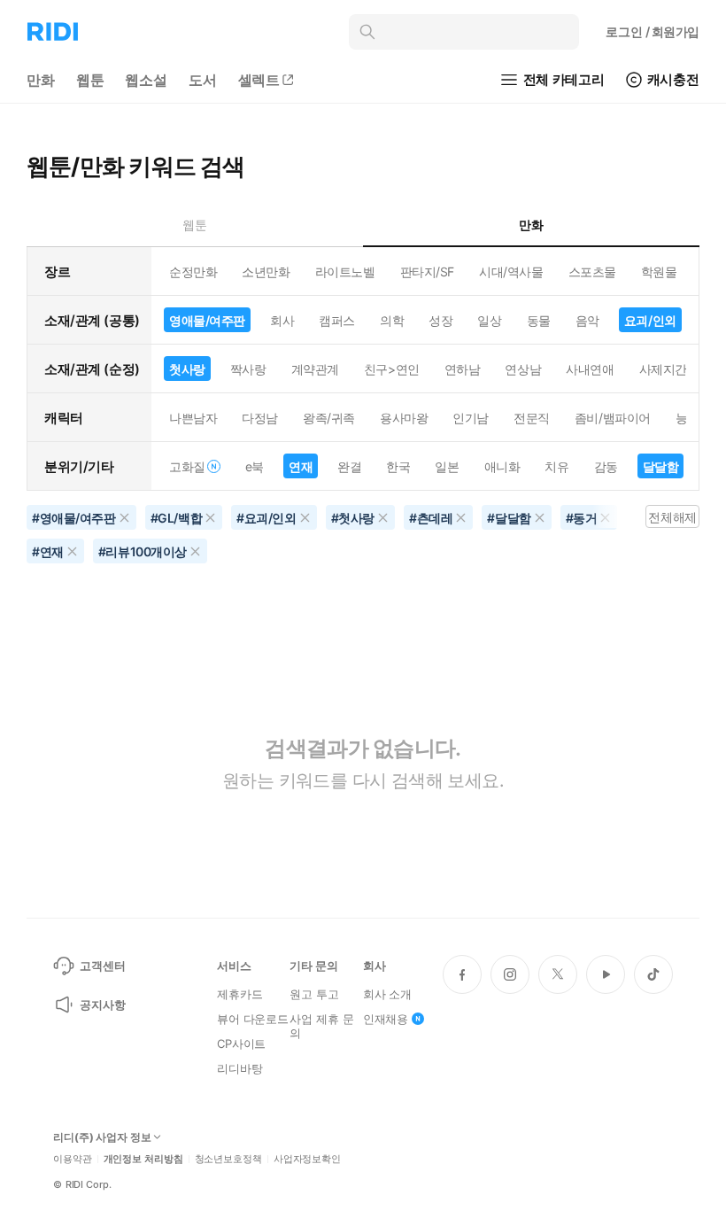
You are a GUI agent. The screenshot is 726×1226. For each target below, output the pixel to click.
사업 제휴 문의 (321, 1026)
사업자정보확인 (307, 1159)
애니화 (502, 466)
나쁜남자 (193, 417)
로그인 (652, 31)
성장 (440, 320)
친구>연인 (392, 368)
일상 (489, 320)
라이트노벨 (345, 271)
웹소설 (146, 80)
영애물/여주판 (207, 320)
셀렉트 (259, 80)
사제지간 (663, 368)
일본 (447, 466)
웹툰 (90, 80)
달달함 (661, 466)
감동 (606, 466)
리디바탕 (239, 1068)
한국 (398, 466)
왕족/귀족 (329, 417)
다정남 (260, 417)
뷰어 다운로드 (253, 1019)
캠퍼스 (337, 320)
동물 (539, 320)
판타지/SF (427, 271)
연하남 (462, 368)
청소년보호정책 (228, 1159)
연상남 (523, 368)
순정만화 (193, 271)
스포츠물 (592, 271)
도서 (203, 80)
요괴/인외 (650, 320)
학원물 (659, 271)
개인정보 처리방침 (143, 1159)
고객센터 (102, 965)
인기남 (470, 417)
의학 (392, 320)
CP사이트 (241, 1043)
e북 (254, 466)
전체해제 (672, 516)
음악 (587, 320)
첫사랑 (187, 368)
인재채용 (385, 1019)
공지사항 (102, 1004)
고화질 (187, 466)
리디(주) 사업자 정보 (102, 1137)
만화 (41, 80)
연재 (301, 466)
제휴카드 (239, 994)
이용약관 (72, 1159)
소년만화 (266, 271)
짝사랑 (248, 368)
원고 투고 (314, 994)
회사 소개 (387, 994)
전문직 (532, 417)
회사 (282, 320)
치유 (556, 466)
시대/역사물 (511, 271)
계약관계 (315, 368)
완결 (349, 466)
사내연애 (590, 368)
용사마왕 (404, 417)
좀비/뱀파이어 (613, 417)
